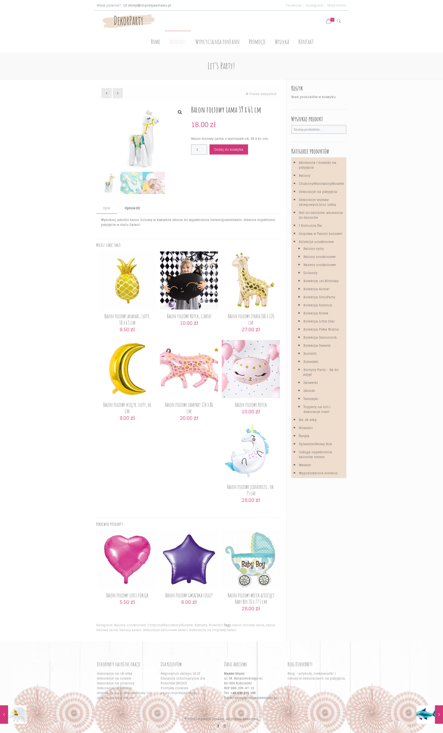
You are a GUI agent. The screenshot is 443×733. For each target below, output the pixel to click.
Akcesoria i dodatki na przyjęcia (317, 165)
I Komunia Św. (310, 225)
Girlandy (310, 273)
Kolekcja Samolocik (320, 337)
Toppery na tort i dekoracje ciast (317, 409)
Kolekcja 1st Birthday (321, 281)
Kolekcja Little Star (319, 321)
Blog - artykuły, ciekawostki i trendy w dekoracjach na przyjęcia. (316, 675)
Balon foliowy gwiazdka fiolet (189, 595)
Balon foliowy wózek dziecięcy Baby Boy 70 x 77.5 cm (250, 598)
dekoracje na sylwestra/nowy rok (124, 693)
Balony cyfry (313, 248)
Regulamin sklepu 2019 (180, 673)
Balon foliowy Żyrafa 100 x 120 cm (251, 319)
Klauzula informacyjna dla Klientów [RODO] (183, 680)
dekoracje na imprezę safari (212, 630)
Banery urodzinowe (319, 265)
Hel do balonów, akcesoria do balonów (321, 215)
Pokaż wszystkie (263, 94)
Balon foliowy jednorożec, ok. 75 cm (251, 490)
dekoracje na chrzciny (115, 683)
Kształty (201, 625)
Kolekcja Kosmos (317, 305)
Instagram (314, 5)
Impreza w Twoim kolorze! (320, 233)
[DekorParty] (128, 21)
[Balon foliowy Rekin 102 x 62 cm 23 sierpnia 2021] (429, 714)
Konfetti (310, 353)
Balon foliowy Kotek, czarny (189, 316)
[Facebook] (218, 726)
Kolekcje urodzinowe (316, 241)
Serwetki (310, 382)
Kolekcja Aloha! (316, 289)
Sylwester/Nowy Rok (315, 444)
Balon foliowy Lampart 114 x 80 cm (189, 408)
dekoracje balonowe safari (165, 630)
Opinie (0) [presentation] (132, 208)
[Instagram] (224, 726)
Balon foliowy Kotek (251, 404)
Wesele (305, 465)
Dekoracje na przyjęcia (318, 191)
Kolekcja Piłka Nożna (321, 329)
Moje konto (336, 5)
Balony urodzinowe (130, 625)
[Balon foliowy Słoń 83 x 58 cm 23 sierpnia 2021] (13, 714)
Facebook (294, 5)
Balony (304, 175)
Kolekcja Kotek (315, 313)
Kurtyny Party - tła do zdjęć (320, 372)
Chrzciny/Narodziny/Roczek (170, 625)
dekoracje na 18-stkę (114, 673)
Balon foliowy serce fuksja (127, 595)
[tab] (106, 208)
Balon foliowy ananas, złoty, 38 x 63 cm (127, 319)
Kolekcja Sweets (317, 345)
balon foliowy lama (248, 625)
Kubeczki (310, 361)
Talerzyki (310, 399)
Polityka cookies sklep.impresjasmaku (179, 690)
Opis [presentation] (106, 208)
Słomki (309, 390)
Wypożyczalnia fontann (318, 473)
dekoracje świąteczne (115, 697)
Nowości (216, 625)
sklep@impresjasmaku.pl (149, 5)
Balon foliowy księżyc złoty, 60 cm (127, 408)
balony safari (130, 630)
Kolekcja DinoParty (319, 297)
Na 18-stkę (308, 420)
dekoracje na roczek (114, 678)
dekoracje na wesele (114, 688)
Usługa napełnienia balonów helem (315, 454)
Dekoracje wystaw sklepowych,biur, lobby (317, 202)
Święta (304, 436)
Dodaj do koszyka (228, 149)
